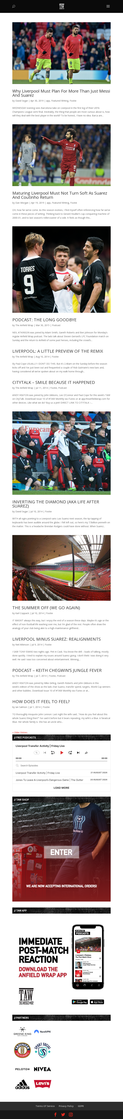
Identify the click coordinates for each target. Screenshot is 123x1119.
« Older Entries (19, 732)
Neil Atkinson (22, 644)
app (48, 100)
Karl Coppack (22, 613)
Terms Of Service (45, 1106)
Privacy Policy (66, 1106)
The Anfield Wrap (24, 325)
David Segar (21, 100)
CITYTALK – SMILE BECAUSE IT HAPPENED (53, 382)
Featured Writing (59, 100)
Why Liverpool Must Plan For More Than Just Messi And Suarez (61, 93)
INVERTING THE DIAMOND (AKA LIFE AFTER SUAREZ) (55, 504)
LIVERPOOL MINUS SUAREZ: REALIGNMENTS (56, 639)
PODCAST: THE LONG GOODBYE (44, 320)
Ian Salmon (21, 707)
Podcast (56, 325)
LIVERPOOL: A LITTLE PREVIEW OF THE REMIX (57, 351)
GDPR (81, 1106)
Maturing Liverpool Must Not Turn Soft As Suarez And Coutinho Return (59, 195)
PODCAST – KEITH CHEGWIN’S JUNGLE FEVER (57, 670)
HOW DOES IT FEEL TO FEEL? (41, 701)
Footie (73, 100)
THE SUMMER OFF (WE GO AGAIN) (46, 608)
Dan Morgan (22, 202)
